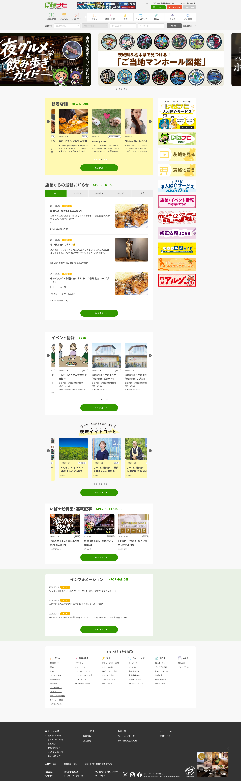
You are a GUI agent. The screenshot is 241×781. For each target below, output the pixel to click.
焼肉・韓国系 (55, 679)
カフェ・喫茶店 (56, 687)
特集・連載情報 (52, 731)
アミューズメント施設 (110, 663)
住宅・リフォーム (161, 671)
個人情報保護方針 (71, 771)
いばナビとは (166, 731)
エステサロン (80, 667)
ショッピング (141, 19)
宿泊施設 (182, 663)
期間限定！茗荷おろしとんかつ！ (66, 210)
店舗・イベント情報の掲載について (98, 764)
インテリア (133, 667)
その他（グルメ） (56, 704)
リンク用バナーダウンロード (75, 775)
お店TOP (76, 19)
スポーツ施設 (107, 667)
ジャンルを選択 (117, 26)
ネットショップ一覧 (126, 735)
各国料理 (54, 683)
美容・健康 (110, 19)
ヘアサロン (79, 663)
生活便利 (159, 675)
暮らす (157, 19)
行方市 (110, 463)
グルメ (94, 19)
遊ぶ (126, 19)
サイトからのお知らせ (127, 740)
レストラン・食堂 (56, 699)
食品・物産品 (134, 671)
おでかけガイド (54, 748)
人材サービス (50, 764)
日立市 (143, 463)
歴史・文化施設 (108, 675)
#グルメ (66, 390)
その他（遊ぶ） (107, 683)
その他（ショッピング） (137, 683)
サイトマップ (100, 775)
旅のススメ (52, 744)
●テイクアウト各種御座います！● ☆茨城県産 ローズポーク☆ (79, 280)
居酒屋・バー (55, 663)
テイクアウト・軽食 (57, 695)
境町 (78, 463)
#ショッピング (58, 390)
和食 (52, 671)
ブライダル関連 (161, 667)
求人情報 (188, 19)
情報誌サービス (70, 764)
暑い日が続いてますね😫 (63, 244)
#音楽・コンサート (125, 386)
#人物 (57, 475)
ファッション (133, 663)
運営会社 (49, 771)
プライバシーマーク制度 (152, 774)
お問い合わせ (166, 735)
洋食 (52, 667)
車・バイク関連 (161, 679)
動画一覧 (122, 731)
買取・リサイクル (135, 679)
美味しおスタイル (55, 756)
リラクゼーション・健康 (84, 675)
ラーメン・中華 (56, 675)
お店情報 (87, 735)
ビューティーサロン (82, 671)
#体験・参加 (136, 386)
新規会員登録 (174, 7)
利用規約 (49, 775)
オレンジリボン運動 (55, 752)
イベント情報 (89, 731)
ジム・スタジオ (80, 679)
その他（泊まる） (184, 667)
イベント (64, 19)
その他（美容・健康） (82, 683)
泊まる (172, 19)
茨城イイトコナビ (54, 735)
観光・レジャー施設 (109, 671)
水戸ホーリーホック (56, 739)
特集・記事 (51, 19)
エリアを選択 (61, 26)
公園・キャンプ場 (108, 679)
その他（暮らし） (161, 683)
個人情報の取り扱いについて (106, 771)
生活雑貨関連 (134, 675)
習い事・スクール (162, 663)
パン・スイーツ (56, 691)
